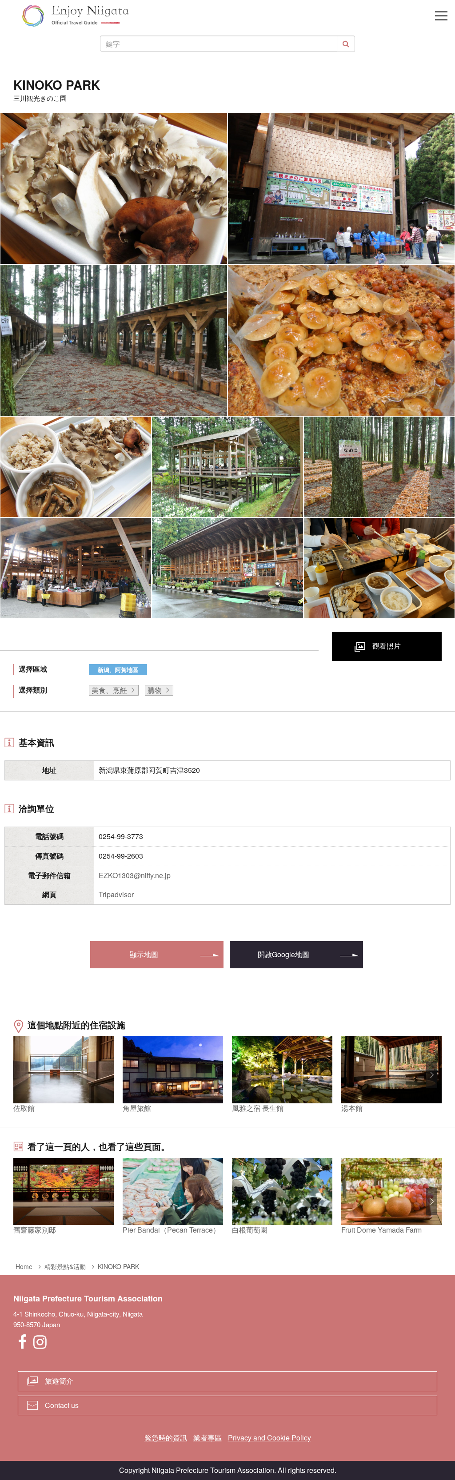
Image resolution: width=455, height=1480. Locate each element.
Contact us (62, 1405)
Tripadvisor (116, 894)
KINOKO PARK (118, 1266)
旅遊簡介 (59, 1381)
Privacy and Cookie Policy (269, 1437)
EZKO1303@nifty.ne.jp (135, 875)
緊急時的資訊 (165, 1437)
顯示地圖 (144, 954)
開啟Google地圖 (283, 954)
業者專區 (207, 1437)
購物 (155, 690)
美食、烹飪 (109, 690)
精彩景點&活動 (65, 1266)
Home (24, 1266)
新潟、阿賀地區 (118, 669)
